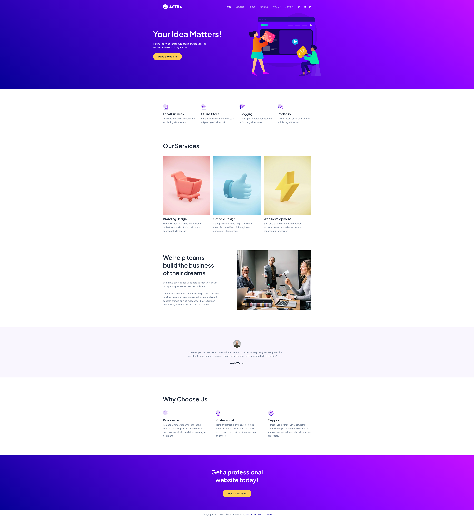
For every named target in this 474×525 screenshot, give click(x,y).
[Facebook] (305, 7)
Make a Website (167, 56)
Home (228, 6)
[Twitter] (310, 7)
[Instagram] (299, 7)
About (252, 6)
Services (240, 6)
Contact (289, 6)
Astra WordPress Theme (259, 514)
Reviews (263, 6)
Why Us (277, 6)
